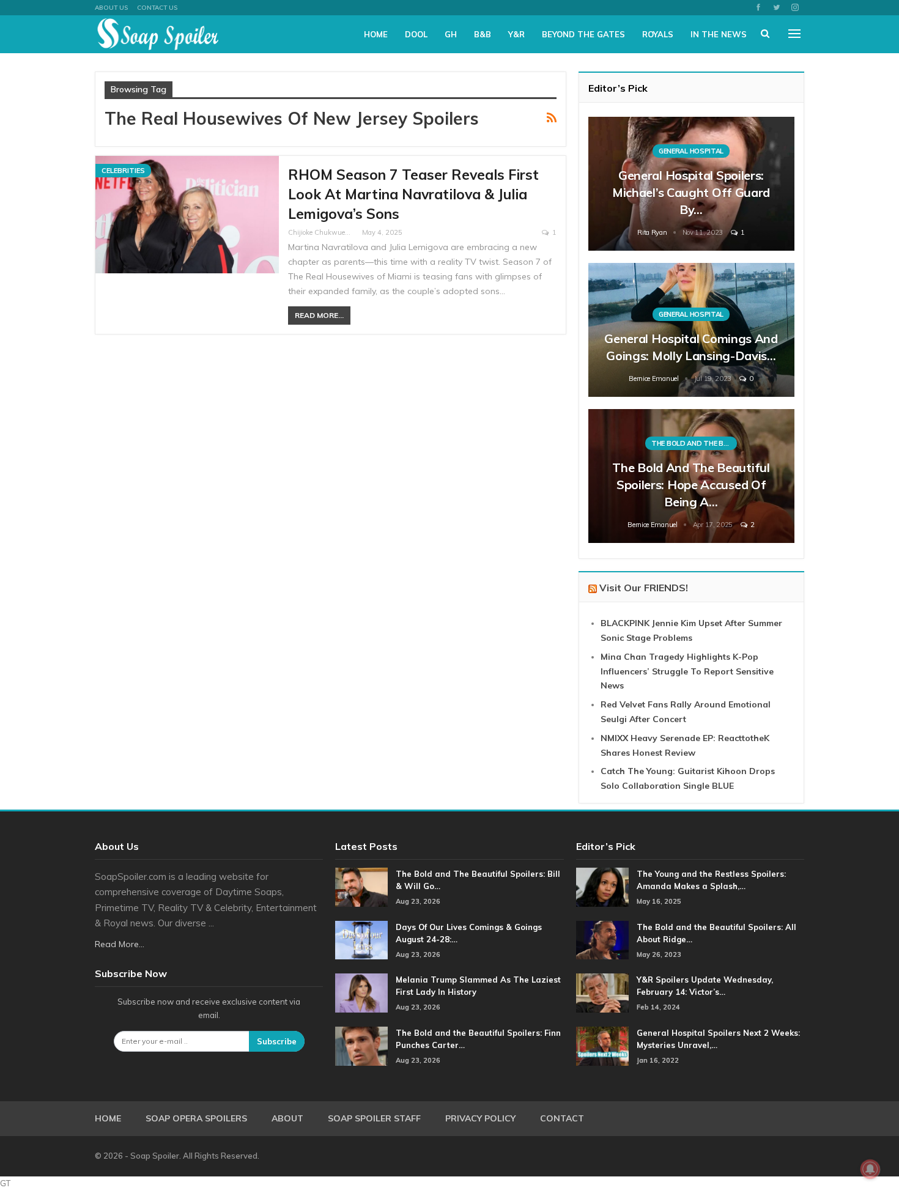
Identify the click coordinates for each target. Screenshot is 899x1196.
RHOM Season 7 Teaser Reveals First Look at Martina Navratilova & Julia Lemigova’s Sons (413, 194)
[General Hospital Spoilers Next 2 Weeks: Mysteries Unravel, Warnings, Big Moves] (602, 1046)
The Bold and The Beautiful (694, 443)
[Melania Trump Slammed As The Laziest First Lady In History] (361, 993)
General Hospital (691, 151)
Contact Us (157, 8)
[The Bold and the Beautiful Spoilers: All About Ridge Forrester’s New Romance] (602, 940)
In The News (718, 34)
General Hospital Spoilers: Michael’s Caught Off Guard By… (691, 192)
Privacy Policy (480, 1118)
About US (111, 8)
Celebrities (123, 170)
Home (376, 34)
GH (451, 34)
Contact (562, 1118)
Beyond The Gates (583, 34)
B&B (482, 34)
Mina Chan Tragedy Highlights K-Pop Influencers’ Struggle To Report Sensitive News (687, 671)
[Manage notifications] (870, 1169)
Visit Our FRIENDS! (643, 587)
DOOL (416, 34)
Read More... (319, 315)
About (287, 1118)
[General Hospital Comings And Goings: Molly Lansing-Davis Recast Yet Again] (691, 329)
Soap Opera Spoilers (196, 1118)
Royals (657, 34)
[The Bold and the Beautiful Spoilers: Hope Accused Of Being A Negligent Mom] (691, 476)
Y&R (516, 34)
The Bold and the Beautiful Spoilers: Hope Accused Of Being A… (690, 484)
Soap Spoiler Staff (374, 1118)
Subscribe (277, 1041)
